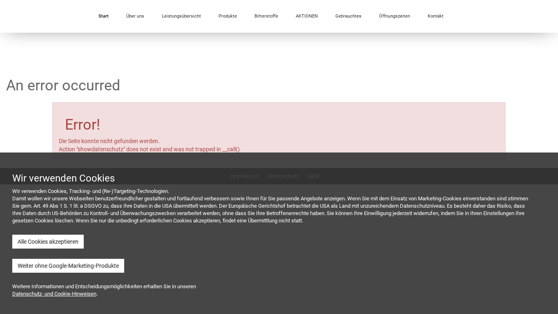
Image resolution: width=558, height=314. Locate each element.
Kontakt (436, 16)
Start (103, 16)
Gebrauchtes (348, 16)
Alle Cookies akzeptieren (48, 241)
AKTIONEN (307, 16)
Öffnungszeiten (394, 16)
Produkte (228, 16)
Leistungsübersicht (181, 16)
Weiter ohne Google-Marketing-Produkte (68, 265)
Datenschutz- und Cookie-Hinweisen (54, 294)
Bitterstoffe (266, 16)
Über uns (135, 16)
